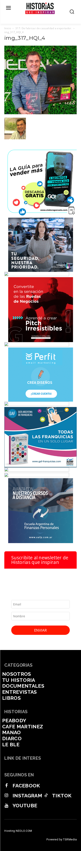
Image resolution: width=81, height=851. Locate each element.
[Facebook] (6, 786)
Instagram (27, 795)
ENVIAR (40, 630)
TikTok (62, 795)
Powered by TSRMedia (61, 839)
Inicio (7, 28)
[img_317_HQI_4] (40, 113)
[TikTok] (46, 796)
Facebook (26, 785)
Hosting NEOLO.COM (18, 831)
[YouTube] (6, 805)
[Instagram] (6, 796)
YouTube (25, 805)
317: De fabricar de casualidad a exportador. (43, 28)
